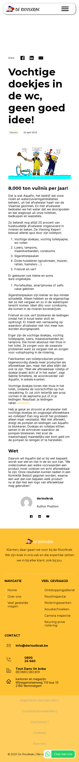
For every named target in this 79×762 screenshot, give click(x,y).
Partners (39, 743)
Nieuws (13, 132)
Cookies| (39, 733)
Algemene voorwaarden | (39, 700)
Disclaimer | (40, 722)
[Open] (65, 9)
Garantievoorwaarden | (39, 711)
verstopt (23, 403)
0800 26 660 (29, 659)
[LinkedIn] (31, 58)
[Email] (41, 58)
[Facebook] (22, 58)
